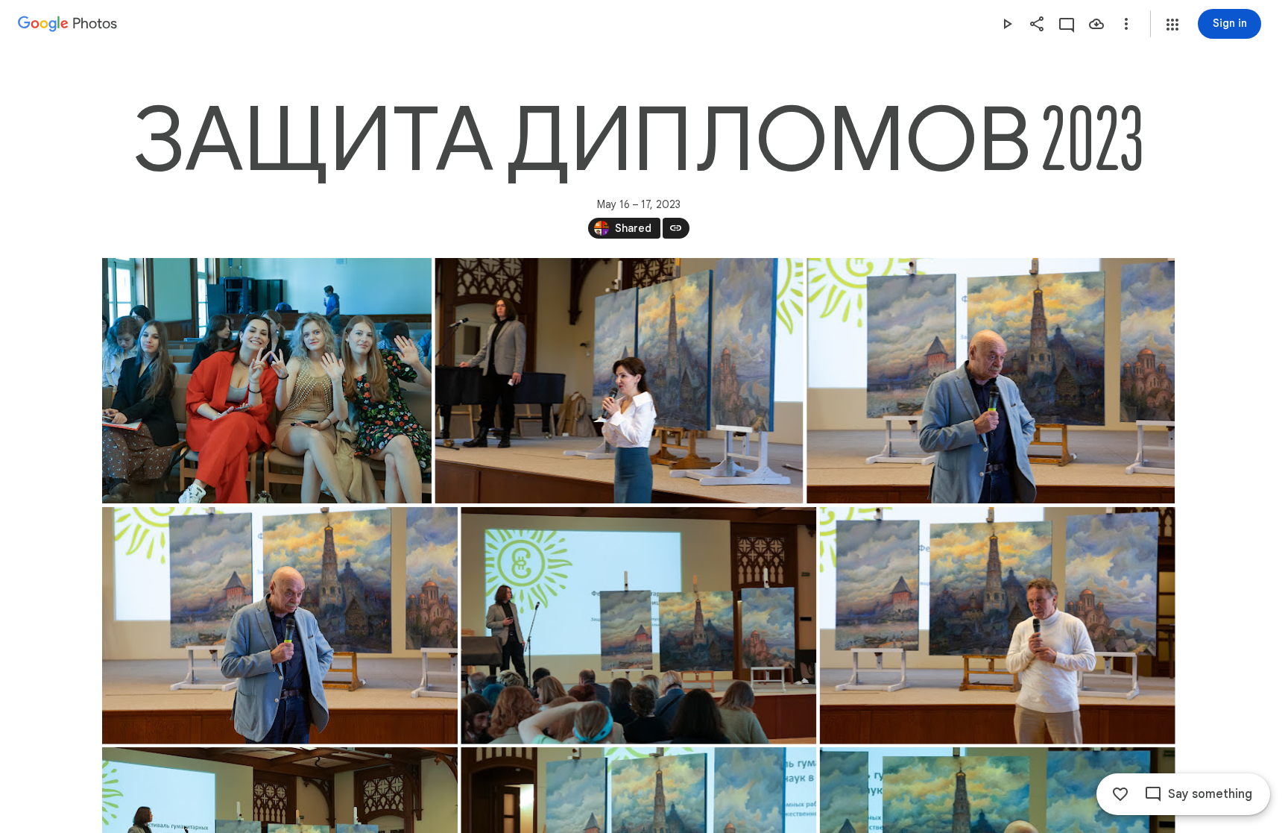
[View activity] (1067, 24)
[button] (1172, 25)
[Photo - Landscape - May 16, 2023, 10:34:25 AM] (619, 380)
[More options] (1126, 24)
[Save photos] (1096, 24)
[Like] (1120, 794)
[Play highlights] (1007, 24)
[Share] (1037, 24)
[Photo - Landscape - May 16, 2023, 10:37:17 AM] (990, 380)
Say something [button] (1210, 794)
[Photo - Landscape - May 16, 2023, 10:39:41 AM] (638, 625)
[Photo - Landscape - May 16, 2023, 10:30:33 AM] (267, 380)
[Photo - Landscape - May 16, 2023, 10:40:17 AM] (997, 625)
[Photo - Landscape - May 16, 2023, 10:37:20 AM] (280, 625)
